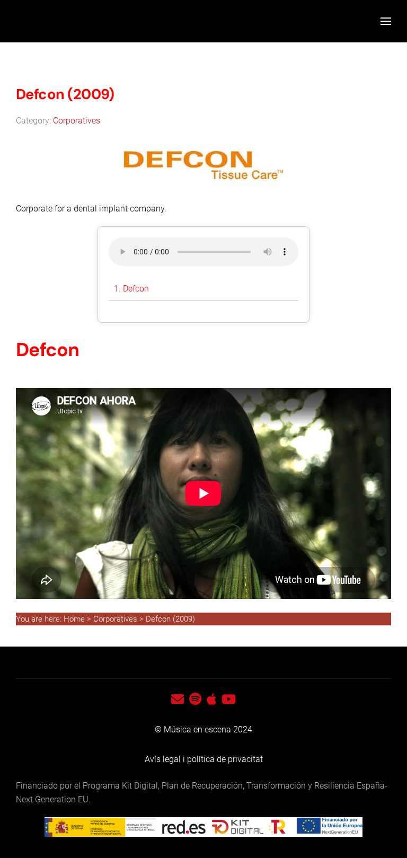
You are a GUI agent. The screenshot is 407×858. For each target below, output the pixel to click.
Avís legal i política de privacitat (204, 759)
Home (75, 619)
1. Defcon (131, 289)
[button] (386, 21)
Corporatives (76, 121)
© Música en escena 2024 (203, 729)
